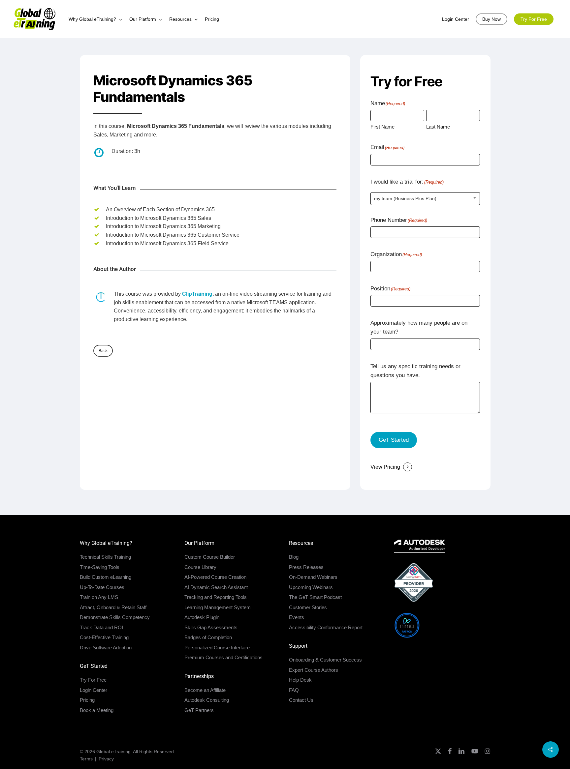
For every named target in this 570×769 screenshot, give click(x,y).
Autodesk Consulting (206, 700)
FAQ (294, 690)
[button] (103, 351)
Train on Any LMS (99, 597)
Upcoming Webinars (311, 587)
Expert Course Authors (313, 670)
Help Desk (300, 680)
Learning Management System (217, 607)
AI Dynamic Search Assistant (216, 587)
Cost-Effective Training (104, 637)
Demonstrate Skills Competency (115, 617)
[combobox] (425, 198)
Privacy (106, 758)
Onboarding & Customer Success (325, 660)
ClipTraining (197, 294)
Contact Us (301, 700)
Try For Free (93, 680)
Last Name (438, 127)
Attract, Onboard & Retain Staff (113, 607)
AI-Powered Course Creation (215, 577)
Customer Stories (308, 607)
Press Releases (306, 567)
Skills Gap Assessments (211, 627)
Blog (294, 557)
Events (296, 617)
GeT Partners (199, 710)
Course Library (200, 567)
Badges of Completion (208, 637)
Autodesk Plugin (201, 617)
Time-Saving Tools (99, 567)
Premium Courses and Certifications (223, 657)
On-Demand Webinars (313, 577)
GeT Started (394, 440)
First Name (382, 127)
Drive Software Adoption (106, 647)
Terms (86, 758)
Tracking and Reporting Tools (215, 597)
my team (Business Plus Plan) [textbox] (405, 198)
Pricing (87, 700)
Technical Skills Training (105, 557)
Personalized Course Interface (217, 647)
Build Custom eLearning (105, 577)
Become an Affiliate (205, 690)
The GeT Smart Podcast (315, 597)
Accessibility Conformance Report (326, 627)
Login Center (93, 690)
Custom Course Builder (209, 557)
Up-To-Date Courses (102, 587)
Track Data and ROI (101, 627)
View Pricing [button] (385, 467)
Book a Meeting (96, 710)
